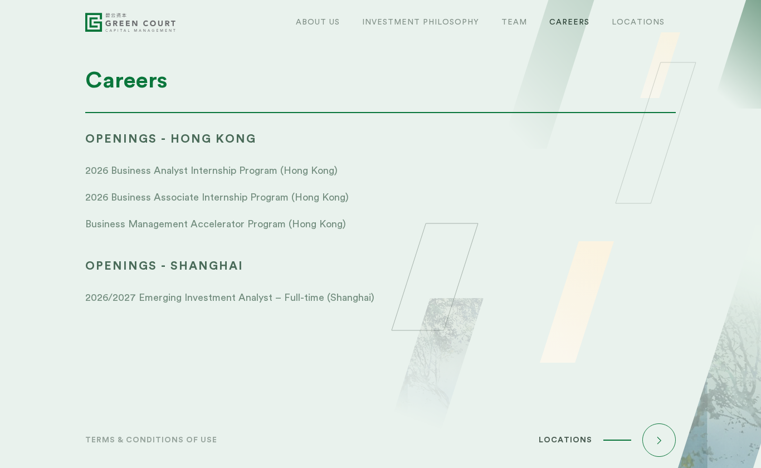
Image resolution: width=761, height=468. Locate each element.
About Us (318, 22)
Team (514, 22)
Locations (638, 22)
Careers (569, 22)
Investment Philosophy (420, 22)
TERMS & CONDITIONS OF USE (151, 440)
